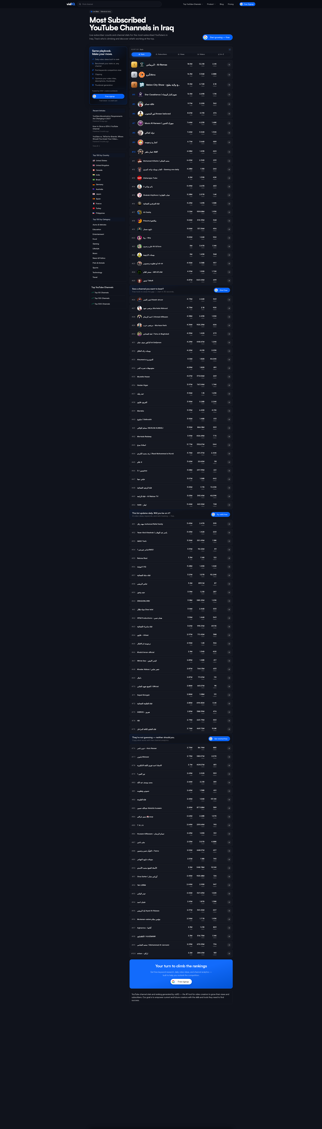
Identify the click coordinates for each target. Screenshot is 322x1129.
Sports (95, 268)
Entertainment (98, 234)
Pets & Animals (99, 263)
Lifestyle (96, 248)
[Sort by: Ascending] (230, 49)
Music (95, 253)
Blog (222, 4)
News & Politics (99, 258)
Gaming (96, 244)
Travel (95, 277)
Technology (97, 272)
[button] (193, 4)
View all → (96, 146)
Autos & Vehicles (99, 225)
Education (97, 229)
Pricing (231, 4)
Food (95, 239)
